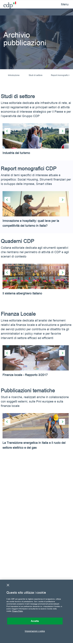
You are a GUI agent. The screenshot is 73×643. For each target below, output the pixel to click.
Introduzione (14, 75)
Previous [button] (7, 131)
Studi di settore (35, 75)
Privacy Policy (17, 611)
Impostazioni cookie (35, 631)
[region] (36, 611)
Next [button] (62, 131)
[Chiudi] (8, 585)
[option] (36, 141)
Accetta (35, 621)
